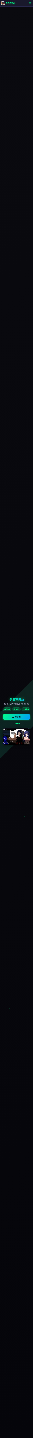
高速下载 (18, 717)
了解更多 (17, 723)
